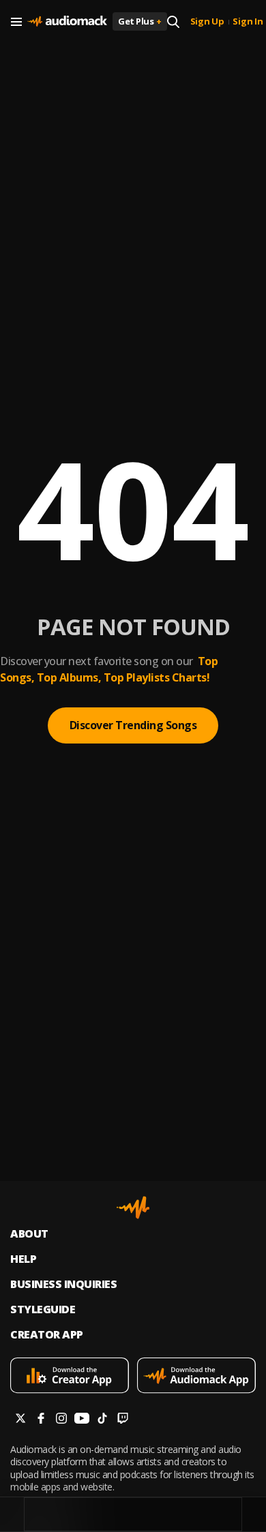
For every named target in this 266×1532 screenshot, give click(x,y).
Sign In (248, 21)
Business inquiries (63, 1284)
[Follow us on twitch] (123, 1420)
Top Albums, (69, 677)
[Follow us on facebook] (41, 1420)
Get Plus (140, 21)
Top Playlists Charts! (157, 677)
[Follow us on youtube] (82, 1420)
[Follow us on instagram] (61, 1420)
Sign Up (207, 21)
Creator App (46, 1335)
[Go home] (67, 22)
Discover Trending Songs (133, 725)
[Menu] (16, 22)
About (29, 1234)
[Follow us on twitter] (20, 1420)
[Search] (173, 22)
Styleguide (42, 1309)
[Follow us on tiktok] (102, 1420)
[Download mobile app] (69, 1377)
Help (23, 1259)
